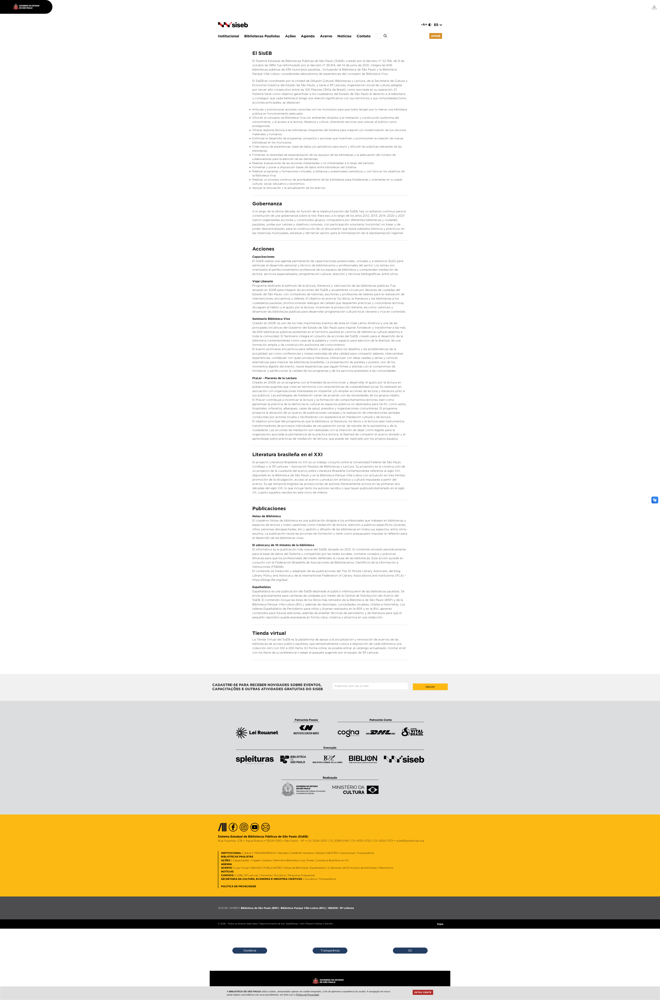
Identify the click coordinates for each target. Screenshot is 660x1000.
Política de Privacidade (307, 994)
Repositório (386, 867)
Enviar (430, 686)
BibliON (256, 867)
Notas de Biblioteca (296, 867)
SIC (410, 950)
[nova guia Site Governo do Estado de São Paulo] (28, 7)
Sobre (247, 853)
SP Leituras (347, 908)
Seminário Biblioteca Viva (289, 860)
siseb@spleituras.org (410, 840)
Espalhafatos (318, 867)
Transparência (365, 853)
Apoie (435, 35)
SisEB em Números (302, 853)
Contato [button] (364, 36)
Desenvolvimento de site (272, 923)
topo (440, 924)
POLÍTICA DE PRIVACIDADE (238, 886)
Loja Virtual (242, 867)
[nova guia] (654, 7)
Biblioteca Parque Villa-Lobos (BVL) (303, 908)
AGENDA (226, 864)
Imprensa (266, 875)
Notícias (344, 36)
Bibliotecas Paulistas (262, 36)
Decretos (283, 853)
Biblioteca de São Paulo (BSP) (260, 908)
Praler (310, 860)
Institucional (228, 36)
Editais (320, 853)
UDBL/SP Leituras (247, 875)
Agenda (308, 36)
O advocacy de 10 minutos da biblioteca (352, 867)
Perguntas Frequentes (301, 875)
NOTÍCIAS (227, 871)
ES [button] (436, 24)
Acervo (326, 36)
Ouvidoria (280, 875)
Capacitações (241, 860)
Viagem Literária (261, 860)
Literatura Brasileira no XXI (332, 860)
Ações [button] (290, 36)
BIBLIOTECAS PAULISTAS (237, 856)
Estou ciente (422, 992)
